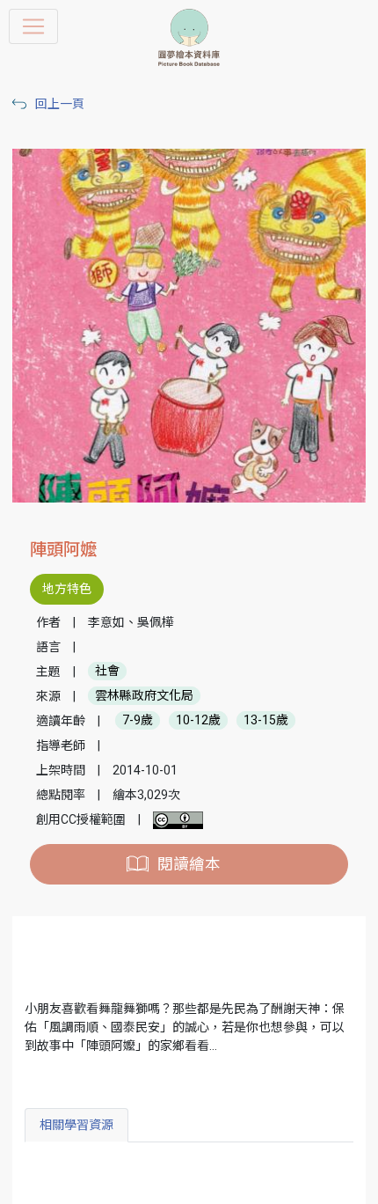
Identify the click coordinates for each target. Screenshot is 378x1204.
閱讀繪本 (189, 864)
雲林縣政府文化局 (144, 696)
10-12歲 (198, 721)
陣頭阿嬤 (63, 550)
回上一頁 (59, 104)
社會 (107, 671)
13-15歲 (266, 721)
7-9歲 (137, 721)
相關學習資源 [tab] (76, 1125)
